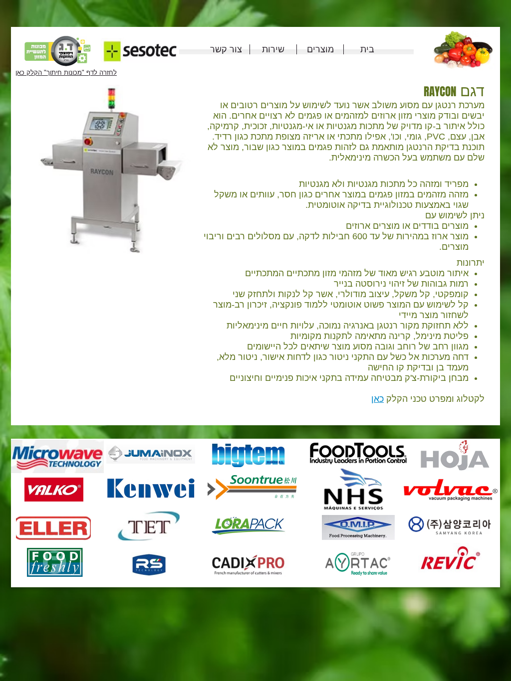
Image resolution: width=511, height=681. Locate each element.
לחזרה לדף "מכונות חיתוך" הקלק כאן (66, 72)
